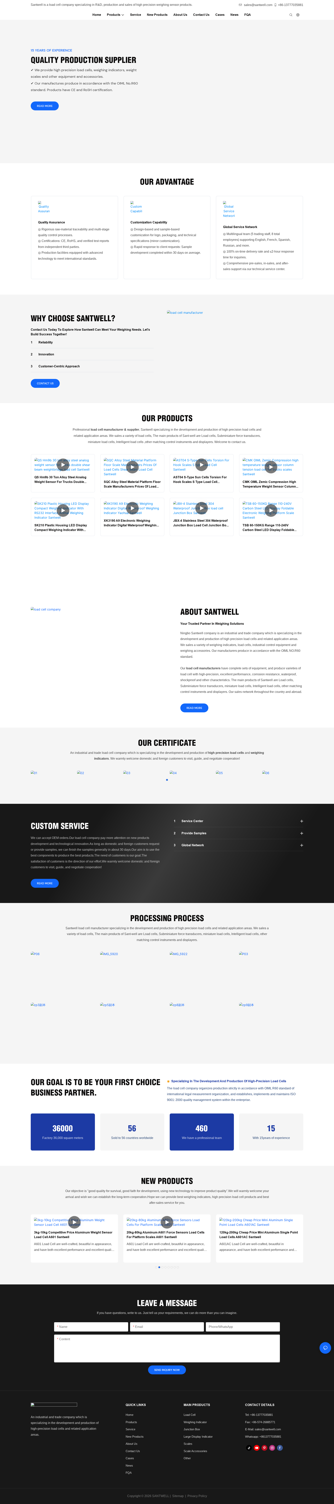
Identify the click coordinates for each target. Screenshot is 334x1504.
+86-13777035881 (290, 5)
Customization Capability (148, 222)
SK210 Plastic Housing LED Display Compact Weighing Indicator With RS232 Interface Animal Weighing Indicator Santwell (60, 527)
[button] (167, 780)
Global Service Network (240, 227)
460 (202, 1128)
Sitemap (177, 1496)
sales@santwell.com (258, 5)
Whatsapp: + (253, 1436)
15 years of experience (51, 50)
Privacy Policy (197, 1496)
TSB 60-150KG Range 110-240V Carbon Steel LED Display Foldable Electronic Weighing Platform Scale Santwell (268, 527)
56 (132, 1128)
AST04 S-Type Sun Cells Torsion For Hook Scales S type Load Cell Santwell (200, 479)
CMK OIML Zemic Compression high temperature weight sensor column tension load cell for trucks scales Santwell (269, 484)
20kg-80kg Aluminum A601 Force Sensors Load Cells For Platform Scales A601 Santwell (165, 1235)
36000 (63, 1128)
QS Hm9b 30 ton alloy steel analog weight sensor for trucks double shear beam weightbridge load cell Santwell (61, 479)
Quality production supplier (83, 60)
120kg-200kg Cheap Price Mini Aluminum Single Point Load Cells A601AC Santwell (258, 1235)
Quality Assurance (51, 222)
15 (271, 1128)
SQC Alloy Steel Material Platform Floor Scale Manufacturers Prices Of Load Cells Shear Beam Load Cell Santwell (132, 484)
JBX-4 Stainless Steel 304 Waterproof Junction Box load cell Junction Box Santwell (200, 523)
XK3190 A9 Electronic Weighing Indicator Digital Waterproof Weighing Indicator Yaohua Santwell (131, 523)
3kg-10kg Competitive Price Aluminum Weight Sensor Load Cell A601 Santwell (73, 1235)
